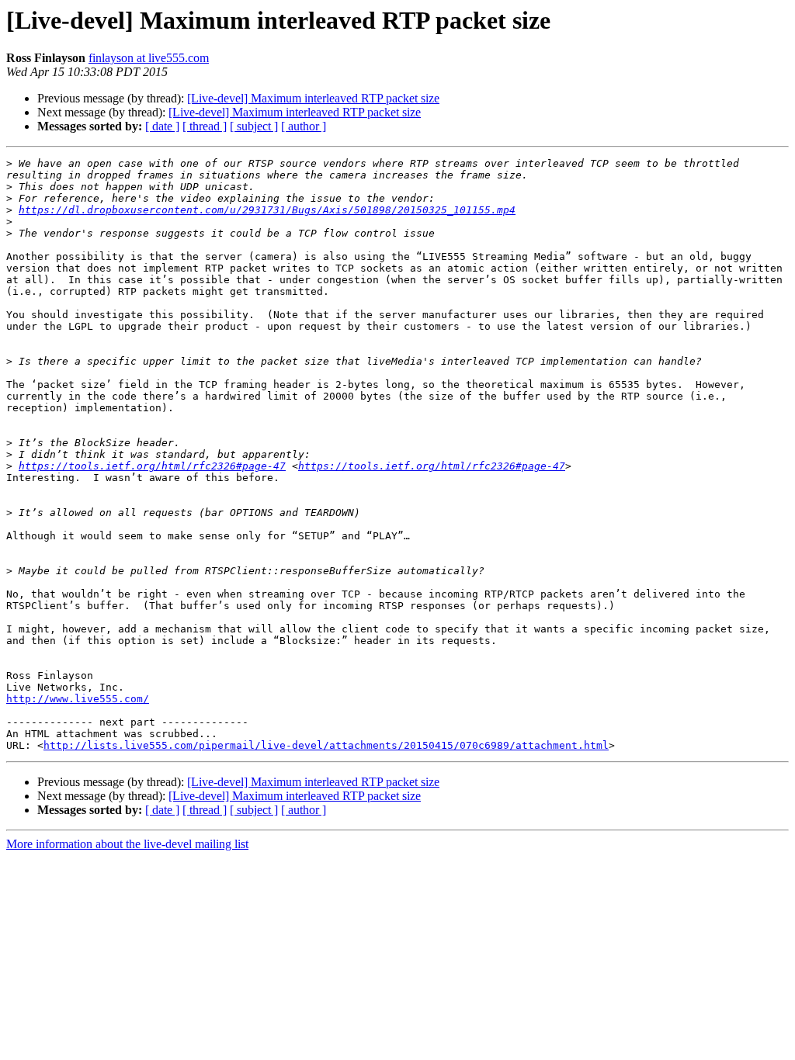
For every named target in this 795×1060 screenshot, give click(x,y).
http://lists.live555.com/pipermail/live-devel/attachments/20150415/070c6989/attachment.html (326, 745)
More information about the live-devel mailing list (127, 843)
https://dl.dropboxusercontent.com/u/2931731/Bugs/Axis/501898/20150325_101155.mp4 (267, 210)
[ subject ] (254, 126)
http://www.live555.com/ (77, 699)
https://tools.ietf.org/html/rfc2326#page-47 (152, 466)
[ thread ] (204, 126)
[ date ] (162, 126)
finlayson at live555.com (149, 57)
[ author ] (303, 126)
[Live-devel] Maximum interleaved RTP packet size (313, 98)
